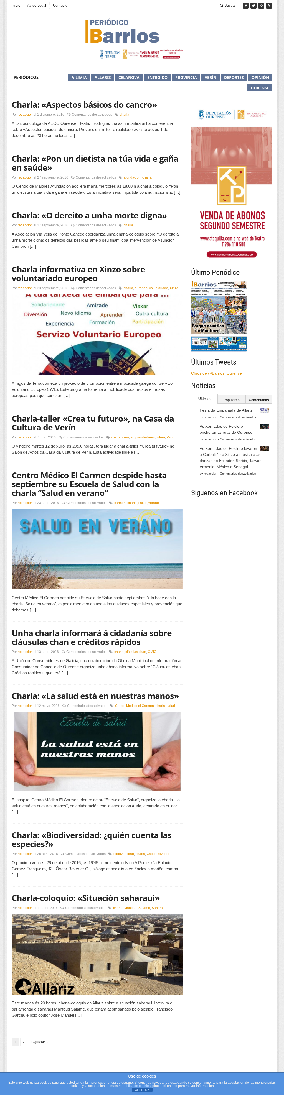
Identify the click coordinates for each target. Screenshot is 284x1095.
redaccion (25, 115)
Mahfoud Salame (137, 908)
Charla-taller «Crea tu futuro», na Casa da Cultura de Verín (93, 423)
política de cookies (137, 1086)
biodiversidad (123, 854)
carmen (120, 503)
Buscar (229, 5)
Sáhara (157, 908)
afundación (132, 177)
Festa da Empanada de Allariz (226, 410)
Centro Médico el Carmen (134, 706)
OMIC (152, 652)
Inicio (16, 5)
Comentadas (259, 400)
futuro (160, 437)
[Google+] (262, 5)
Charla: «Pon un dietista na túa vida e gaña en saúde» (95, 163)
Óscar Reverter (158, 854)
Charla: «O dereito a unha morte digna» (89, 215)
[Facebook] (246, 5)
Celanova (129, 77)
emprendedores (143, 437)
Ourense (260, 88)
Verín (210, 77)
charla (124, 115)
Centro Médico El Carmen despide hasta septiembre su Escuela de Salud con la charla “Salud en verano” (89, 484)
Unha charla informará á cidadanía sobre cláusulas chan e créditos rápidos (92, 637)
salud (142, 503)
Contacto (60, 5)
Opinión (260, 77)
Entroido (157, 77)
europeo (141, 288)
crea (125, 437)
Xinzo (174, 288)
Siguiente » (40, 1042)
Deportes (234, 77)
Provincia (186, 77)
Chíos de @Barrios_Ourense (216, 373)
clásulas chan (135, 652)
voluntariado (158, 288)
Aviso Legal (36, 5)
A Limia (79, 77)
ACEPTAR (142, 1090)
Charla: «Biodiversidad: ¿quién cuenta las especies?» (91, 839)
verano (153, 503)
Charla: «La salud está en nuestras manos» (95, 695)
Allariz (103, 77)
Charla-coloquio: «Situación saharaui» (85, 897)
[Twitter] (254, 5)
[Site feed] (269, 5)
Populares (232, 400)
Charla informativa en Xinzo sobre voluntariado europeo (78, 274)
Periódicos (26, 77)
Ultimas (204, 399)
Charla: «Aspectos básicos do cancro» (84, 104)
